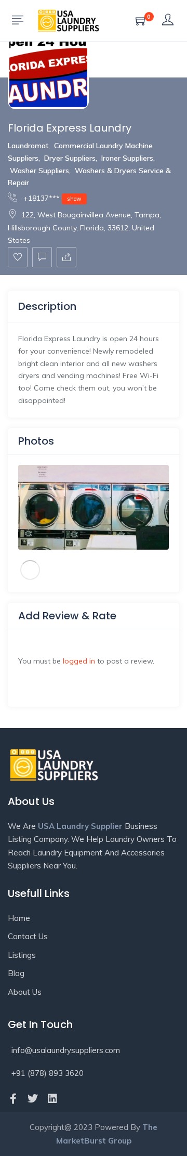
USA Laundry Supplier (80, 826)
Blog (16, 973)
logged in (79, 661)
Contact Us (28, 936)
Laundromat (28, 145)
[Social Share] (66, 257)
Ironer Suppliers (127, 158)
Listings (22, 955)
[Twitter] (33, 1099)
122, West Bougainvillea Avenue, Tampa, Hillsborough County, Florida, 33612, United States (84, 227)
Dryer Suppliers (70, 158)
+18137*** (51, 198)
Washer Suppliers (39, 170)
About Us (25, 992)
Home (19, 918)
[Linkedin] (52, 1099)
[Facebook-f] (13, 1099)
